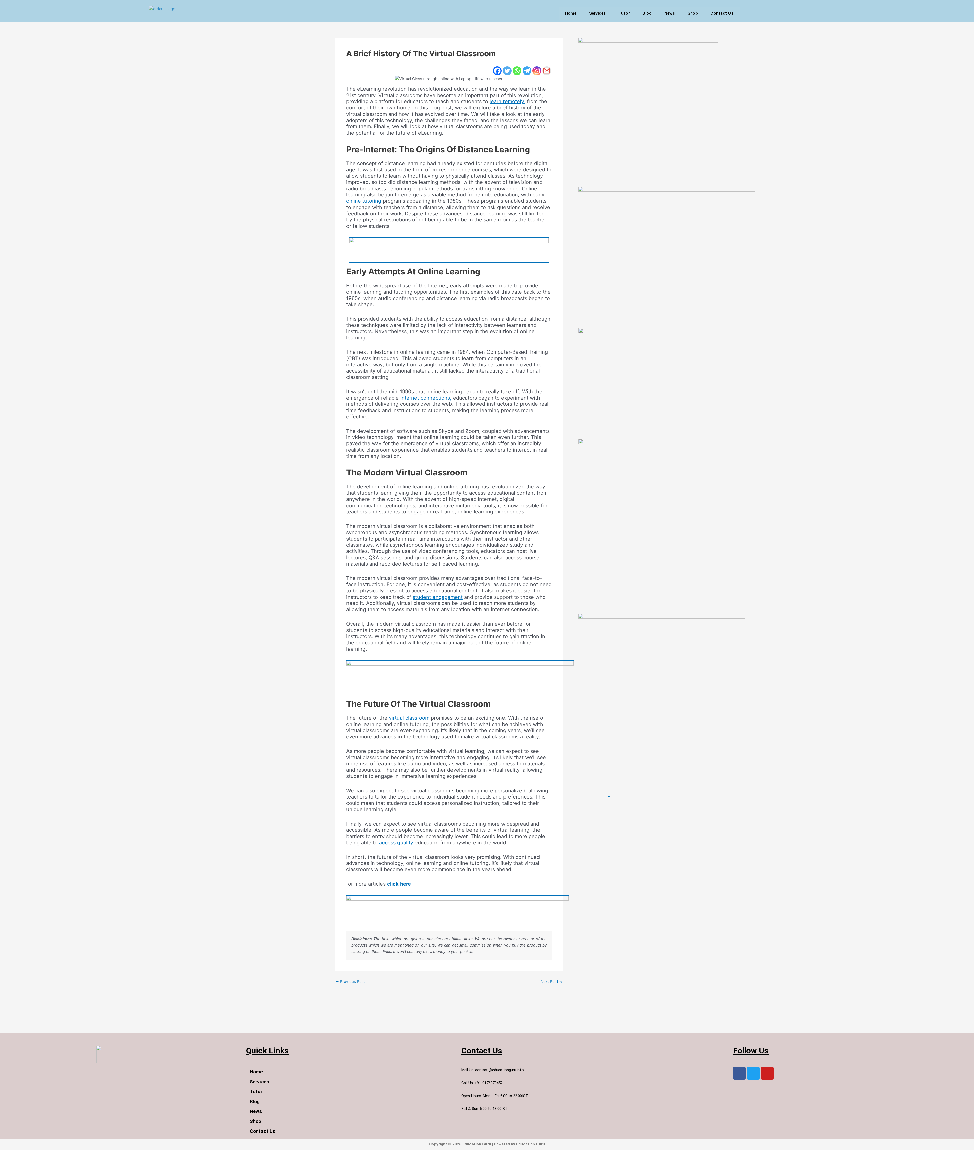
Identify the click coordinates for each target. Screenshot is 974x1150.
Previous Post (350, 982)
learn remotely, (507, 101)
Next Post (552, 982)
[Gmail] (546, 70)
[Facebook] (497, 70)
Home (571, 13)
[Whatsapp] (517, 70)
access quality (396, 843)
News (669, 13)
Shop (693, 13)
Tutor (624, 13)
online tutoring (363, 201)
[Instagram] (536, 70)
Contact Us (722, 13)
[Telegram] (527, 70)
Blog (647, 13)
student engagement (438, 597)
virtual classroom (409, 718)
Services (597, 13)
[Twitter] (507, 70)
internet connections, (425, 398)
